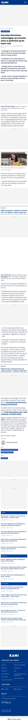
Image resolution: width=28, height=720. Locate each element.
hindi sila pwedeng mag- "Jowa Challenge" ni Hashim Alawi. (14, 413)
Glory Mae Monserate (18, 45)
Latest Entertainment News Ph (9, 449)
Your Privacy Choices (16, 719)
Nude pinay (4, 458)
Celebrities (3, 519)
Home (2, 28)
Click (13, 106)
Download (4, 277)
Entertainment (9, 28)
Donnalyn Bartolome (7, 452)
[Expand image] (26, 152)
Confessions (3, 598)
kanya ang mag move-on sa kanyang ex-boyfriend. (13, 403)
